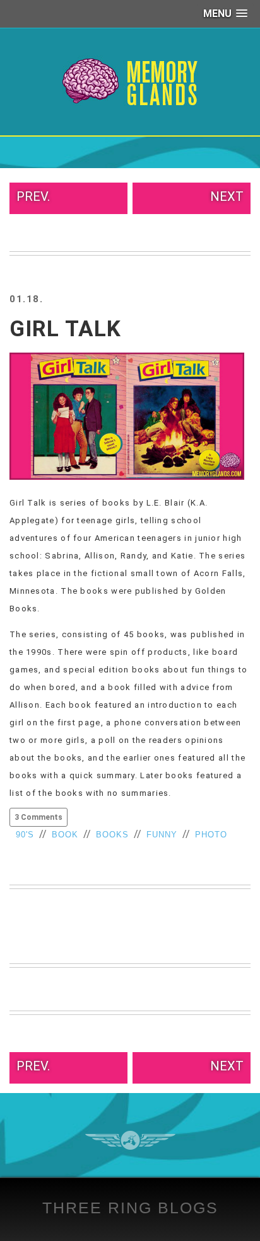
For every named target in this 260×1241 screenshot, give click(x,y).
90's (25, 834)
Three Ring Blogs (130, 1207)
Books (112, 834)
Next (227, 196)
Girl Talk (65, 329)
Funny (161, 834)
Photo (211, 834)
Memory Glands (130, 81)
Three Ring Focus (130, 1140)
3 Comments (38, 817)
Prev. (33, 196)
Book (65, 834)
